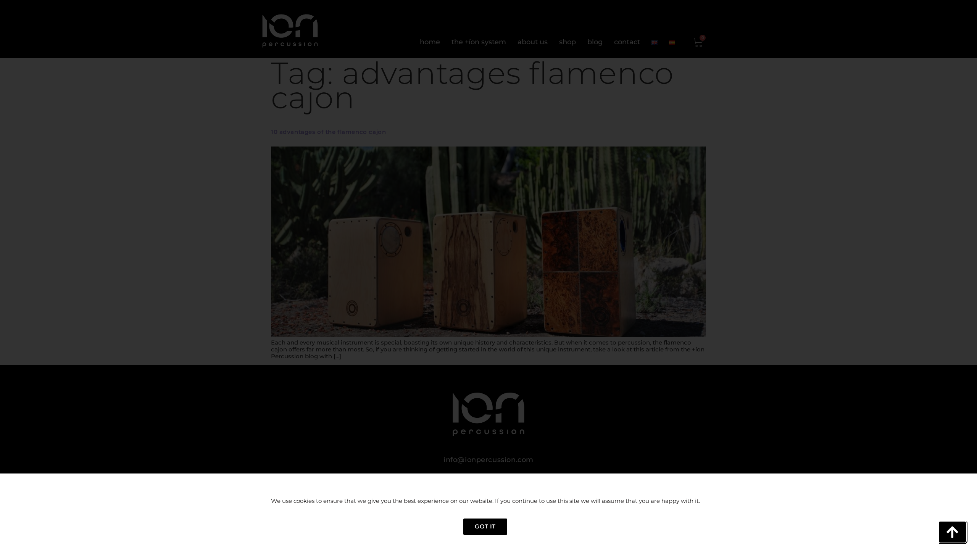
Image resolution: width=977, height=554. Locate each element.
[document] (488, 277)
